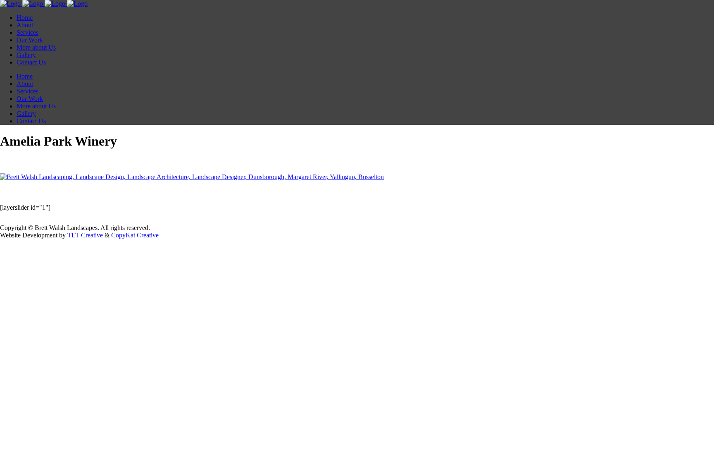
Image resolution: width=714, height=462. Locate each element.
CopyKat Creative (135, 235)
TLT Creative (85, 235)
